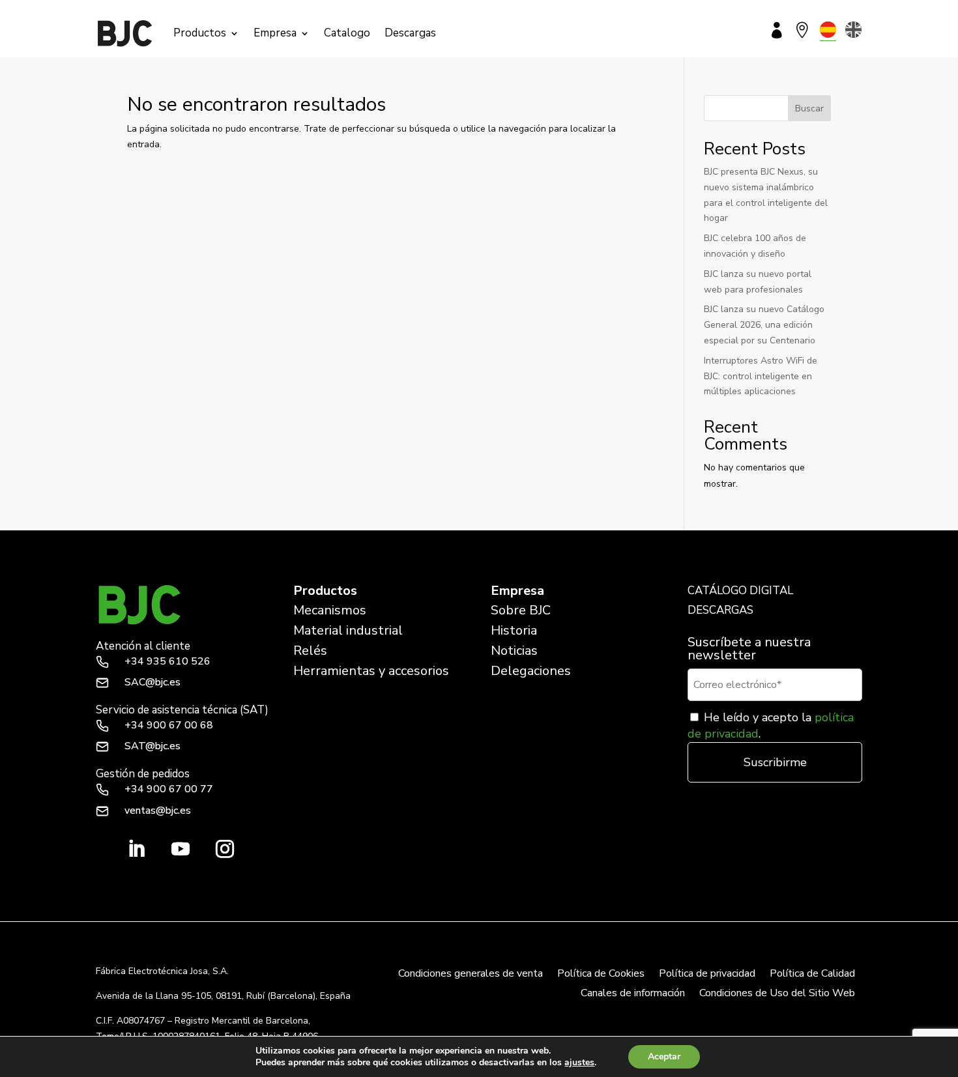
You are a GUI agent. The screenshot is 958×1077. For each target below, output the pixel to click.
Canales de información (633, 994)
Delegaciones (531, 671)
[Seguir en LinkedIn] (136, 849)
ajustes (579, 1063)
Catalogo (347, 32)
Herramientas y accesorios (371, 671)
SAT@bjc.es (152, 746)
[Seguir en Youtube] (180, 849)
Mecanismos (329, 610)
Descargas (410, 32)
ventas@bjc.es (157, 810)
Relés (310, 650)
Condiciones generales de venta (470, 975)
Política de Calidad (812, 975)
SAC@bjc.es (152, 682)
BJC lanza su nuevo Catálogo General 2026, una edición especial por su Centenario (764, 325)
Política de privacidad (707, 975)
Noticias (514, 650)
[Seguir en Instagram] (225, 849)
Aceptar (664, 1056)
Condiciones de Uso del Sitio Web (777, 994)
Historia (514, 630)
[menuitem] (828, 30)
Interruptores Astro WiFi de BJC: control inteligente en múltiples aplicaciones (760, 376)
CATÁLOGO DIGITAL (740, 590)
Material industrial (348, 630)
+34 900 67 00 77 (168, 789)
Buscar (809, 108)
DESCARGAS (720, 610)
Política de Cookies (601, 975)
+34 (167, 661)
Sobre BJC (521, 610)
